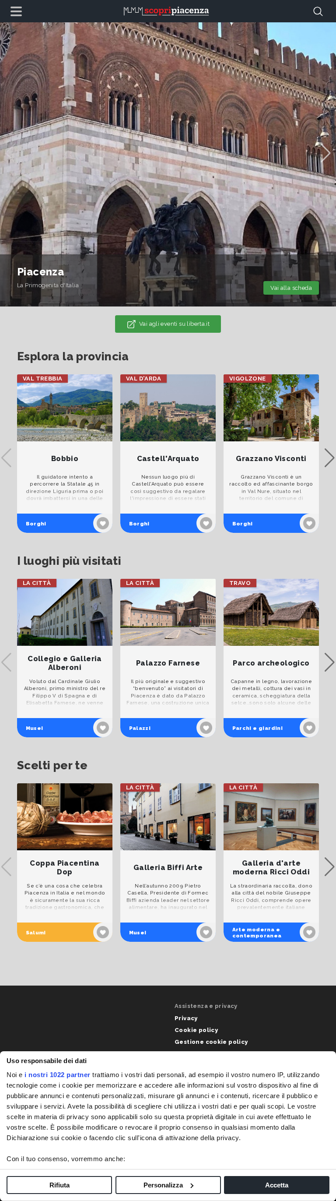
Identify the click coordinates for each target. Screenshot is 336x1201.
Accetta (276, 1185)
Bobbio (64, 458)
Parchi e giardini (257, 728)
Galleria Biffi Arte (168, 867)
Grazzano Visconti (271, 458)
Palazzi (140, 728)
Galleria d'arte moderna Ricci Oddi (271, 867)
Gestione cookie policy (211, 1042)
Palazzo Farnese (168, 663)
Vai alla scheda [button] (291, 288)
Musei (34, 728)
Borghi (36, 524)
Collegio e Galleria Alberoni (65, 663)
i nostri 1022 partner (57, 1074)
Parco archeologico (271, 663)
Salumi (36, 933)
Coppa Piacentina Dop (64, 867)
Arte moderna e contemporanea (257, 932)
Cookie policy (196, 1030)
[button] (326, 153)
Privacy (186, 1018)
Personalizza (163, 1185)
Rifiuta (59, 1185)
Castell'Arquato (168, 458)
